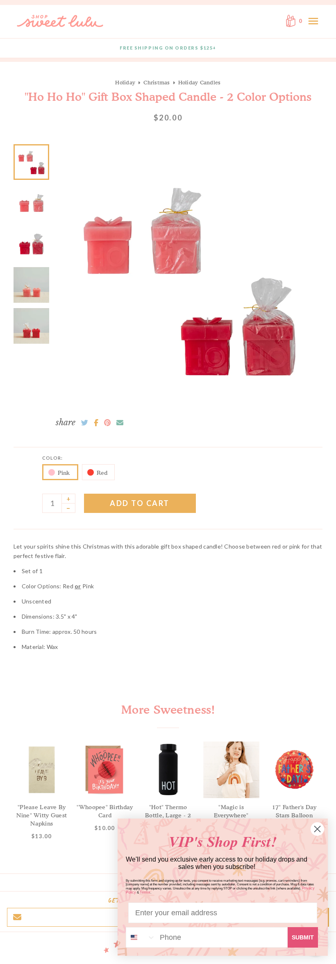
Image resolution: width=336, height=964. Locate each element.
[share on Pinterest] (107, 422)
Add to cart (140, 503)
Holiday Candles (199, 82)
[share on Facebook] (96, 422)
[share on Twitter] (84, 422)
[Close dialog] (317, 829)
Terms (145, 892)
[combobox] (141, 937)
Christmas (156, 82)
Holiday (125, 82)
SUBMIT (303, 937)
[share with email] (119, 422)
